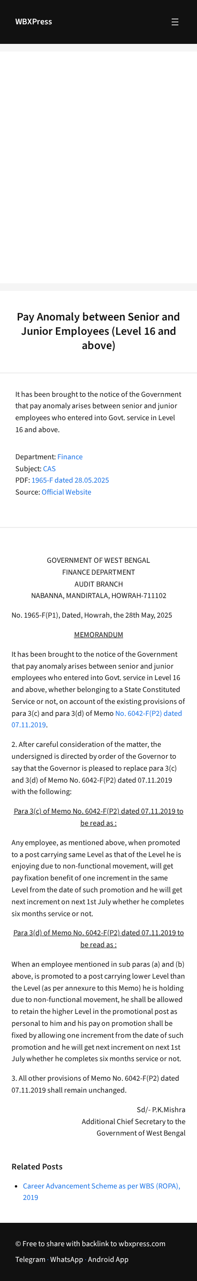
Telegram (30, 1259)
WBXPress (33, 22)
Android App (108, 1259)
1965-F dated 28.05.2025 (70, 480)
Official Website (66, 492)
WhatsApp (66, 1259)
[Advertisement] (98, 173)
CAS (49, 469)
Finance (70, 457)
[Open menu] (175, 22)
